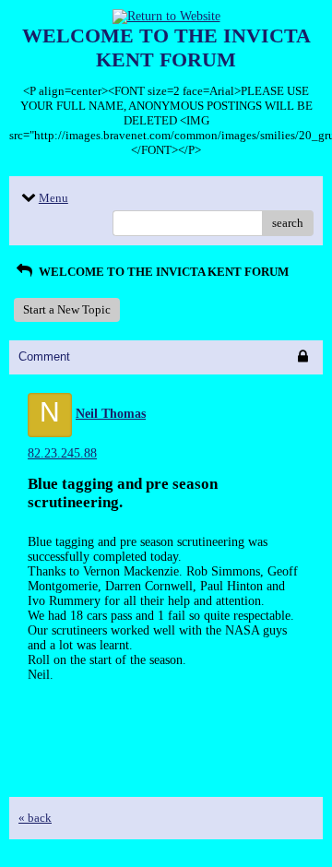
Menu (53, 198)
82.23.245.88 (62, 453)
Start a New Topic (67, 309)
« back (35, 818)
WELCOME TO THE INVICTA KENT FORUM (162, 272)
